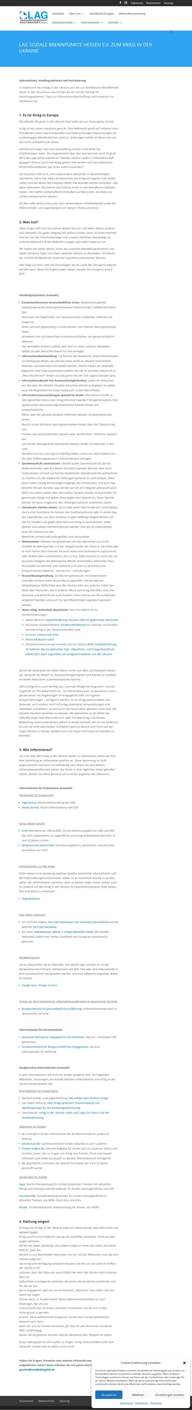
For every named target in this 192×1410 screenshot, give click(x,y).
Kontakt (113, 22)
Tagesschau (29, 802)
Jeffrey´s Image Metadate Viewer (73, 932)
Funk (25, 830)
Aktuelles (58, 13)
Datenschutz (126, 1403)
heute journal (30, 807)
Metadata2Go (42, 932)
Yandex (52, 985)
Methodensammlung (132, 13)
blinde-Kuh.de (31, 1143)
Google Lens (29, 985)
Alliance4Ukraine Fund (40, 639)
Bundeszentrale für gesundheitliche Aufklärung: (52, 1008)
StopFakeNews (31, 898)
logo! (22, 1184)
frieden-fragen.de (33, 1148)
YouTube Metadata (44, 927)
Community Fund (48, 634)
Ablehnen (138, 1395)
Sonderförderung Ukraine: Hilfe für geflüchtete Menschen (82, 620)
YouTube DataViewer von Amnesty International (78, 922)
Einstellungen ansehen (169, 1395)
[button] (184, 1363)
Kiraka (23, 1207)
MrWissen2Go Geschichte (38, 845)
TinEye (42, 985)
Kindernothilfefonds (74, 625)
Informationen (90, 22)
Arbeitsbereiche (62, 22)
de (23, 1134)
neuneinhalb (27, 1196)
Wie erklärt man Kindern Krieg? (88, 1098)
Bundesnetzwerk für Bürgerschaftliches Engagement (55, 1047)
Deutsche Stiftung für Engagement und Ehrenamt (53, 1037)
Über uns (75, 13)
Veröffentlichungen (101, 13)
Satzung (168, 3)
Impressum (156, 1403)
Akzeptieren (109, 1395)
